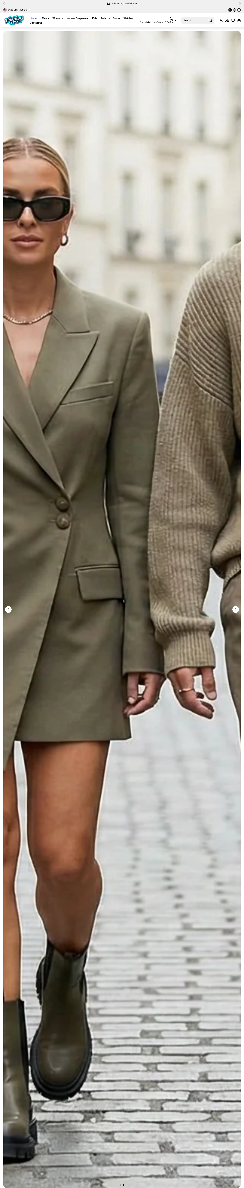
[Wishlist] (233, 20)
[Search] (210, 20)
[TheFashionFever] (14, 20)
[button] (5, 3)
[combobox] (197, 20)
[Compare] (227, 20)
